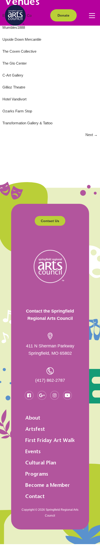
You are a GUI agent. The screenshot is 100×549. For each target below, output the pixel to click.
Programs (36, 474)
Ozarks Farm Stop (17, 111)
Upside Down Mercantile (21, 39)
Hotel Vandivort (14, 99)
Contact (35, 496)
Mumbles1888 (13, 27)
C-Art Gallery (12, 75)
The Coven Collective (19, 51)
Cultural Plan (40, 463)
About (32, 418)
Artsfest (35, 429)
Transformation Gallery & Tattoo (27, 123)
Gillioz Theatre (13, 87)
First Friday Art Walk (50, 440)
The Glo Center (14, 63)
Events (33, 451)
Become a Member (47, 485)
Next (91, 135)
